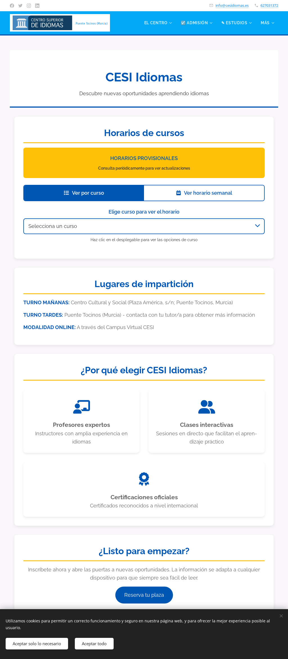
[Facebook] (11, 5)
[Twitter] (20, 5)
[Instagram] (28, 5)
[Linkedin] (37, 5)
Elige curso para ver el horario (144, 212)
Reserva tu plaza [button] (144, 595)
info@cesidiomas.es (232, 5)
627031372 (269, 5)
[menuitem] (158, 23)
